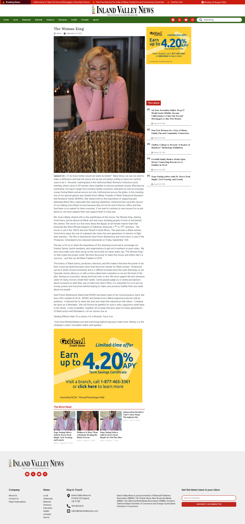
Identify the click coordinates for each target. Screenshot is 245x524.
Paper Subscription (17, 502)
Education (62, 20)
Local (15, 20)
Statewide (26, 20)
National (38, 20)
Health (74, 20)
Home (6, 20)
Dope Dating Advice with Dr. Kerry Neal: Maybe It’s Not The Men (111, 435)
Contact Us (14, 499)
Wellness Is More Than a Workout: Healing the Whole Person (87, 435)
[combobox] (219, 20)
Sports (96, 20)
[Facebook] (173, 19)
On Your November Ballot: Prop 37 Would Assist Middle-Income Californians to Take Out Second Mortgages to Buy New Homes (168, 114)
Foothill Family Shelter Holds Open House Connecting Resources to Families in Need (168, 162)
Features (50, 20)
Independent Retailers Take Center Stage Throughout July (133, 414)
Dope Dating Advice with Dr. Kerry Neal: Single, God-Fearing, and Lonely (63, 436)
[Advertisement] (168, 83)
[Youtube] (186, 19)
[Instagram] (192, 19)
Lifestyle (85, 20)
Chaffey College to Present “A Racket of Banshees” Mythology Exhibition (170, 146)
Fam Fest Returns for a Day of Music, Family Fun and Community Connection (170, 131)
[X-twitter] (179, 19)
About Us (13, 495)
